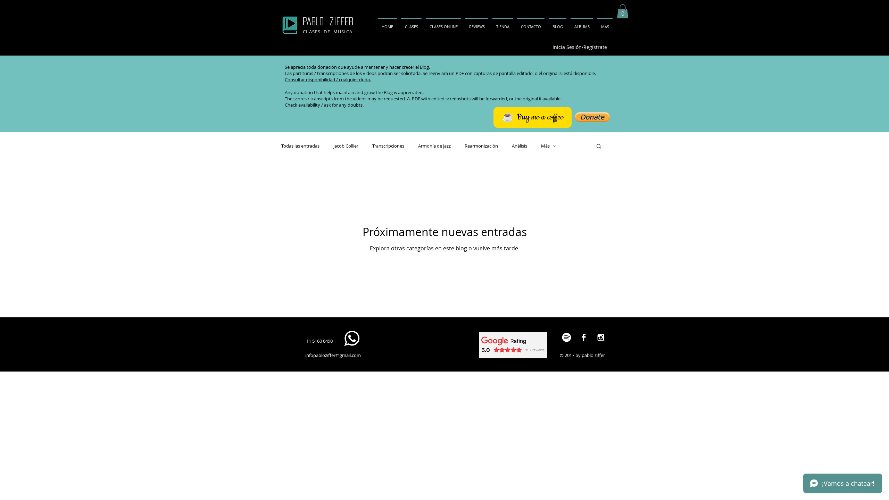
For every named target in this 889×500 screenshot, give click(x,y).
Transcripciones (388, 146)
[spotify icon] (566, 337)
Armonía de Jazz (434, 146)
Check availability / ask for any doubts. (324, 105)
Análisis (519, 146)
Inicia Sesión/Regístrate (579, 47)
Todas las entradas (300, 146)
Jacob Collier (345, 146)
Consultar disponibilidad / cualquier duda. (328, 79)
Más (545, 146)
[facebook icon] (583, 337)
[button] (623, 11)
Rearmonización (481, 146)
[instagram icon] (600, 337)
